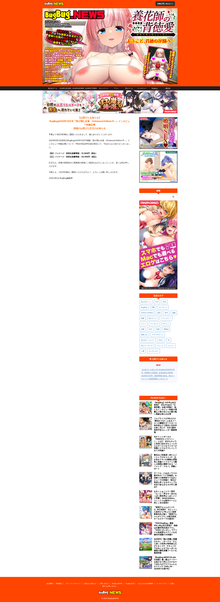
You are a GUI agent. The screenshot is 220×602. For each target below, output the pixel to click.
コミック (160, 346)
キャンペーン (103, 88)
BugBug (154, 88)
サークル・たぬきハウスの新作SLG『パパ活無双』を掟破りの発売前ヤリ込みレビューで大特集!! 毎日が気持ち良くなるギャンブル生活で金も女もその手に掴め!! (165, 480)
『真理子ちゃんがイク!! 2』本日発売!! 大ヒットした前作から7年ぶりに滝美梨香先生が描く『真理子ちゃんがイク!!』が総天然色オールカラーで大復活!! (165, 513)
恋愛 (142, 329)
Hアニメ (166, 324)
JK (169, 340)
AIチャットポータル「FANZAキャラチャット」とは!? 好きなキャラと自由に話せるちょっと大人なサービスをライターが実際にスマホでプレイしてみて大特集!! (165, 444)
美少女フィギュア (147, 340)
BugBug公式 (130, 583)
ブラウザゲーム (157, 335)
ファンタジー (166, 318)
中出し (161, 340)
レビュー (171, 346)
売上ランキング (147, 346)
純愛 (158, 329)
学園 (153, 307)
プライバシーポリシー (73, 583)
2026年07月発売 (91, 88)
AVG (157, 302)
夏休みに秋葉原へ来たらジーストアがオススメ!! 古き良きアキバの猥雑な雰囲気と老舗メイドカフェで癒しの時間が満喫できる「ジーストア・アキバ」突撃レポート (165, 462)
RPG (166, 313)
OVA (150, 329)
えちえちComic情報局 (145, 583)
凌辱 (159, 313)
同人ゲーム (129, 88)
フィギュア (154, 324)
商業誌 (166, 329)
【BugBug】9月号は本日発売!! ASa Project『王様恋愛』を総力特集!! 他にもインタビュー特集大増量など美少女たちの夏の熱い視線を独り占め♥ (165, 408)
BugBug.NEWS (117, 583)
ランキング (163, 307)
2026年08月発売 (78, 88)
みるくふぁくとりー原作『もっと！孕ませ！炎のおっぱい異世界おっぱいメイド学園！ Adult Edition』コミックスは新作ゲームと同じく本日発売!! (165, 497)
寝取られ (144, 335)
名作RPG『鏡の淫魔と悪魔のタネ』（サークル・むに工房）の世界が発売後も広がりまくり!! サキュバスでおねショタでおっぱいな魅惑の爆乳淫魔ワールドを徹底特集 (165, 546)
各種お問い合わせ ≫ (165, 4)
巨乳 (164, 302)
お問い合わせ (104, 583)
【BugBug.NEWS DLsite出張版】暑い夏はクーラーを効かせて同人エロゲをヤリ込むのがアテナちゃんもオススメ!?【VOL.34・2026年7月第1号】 (165, 563)
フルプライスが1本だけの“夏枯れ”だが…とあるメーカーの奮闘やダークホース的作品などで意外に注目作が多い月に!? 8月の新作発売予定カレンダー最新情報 (165, 425)
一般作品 (167, 88)
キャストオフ (154, 351)
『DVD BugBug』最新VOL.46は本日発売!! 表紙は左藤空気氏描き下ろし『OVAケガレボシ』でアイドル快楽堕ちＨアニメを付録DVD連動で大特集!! (165, 529)
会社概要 (49, 583)
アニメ (116, 88)
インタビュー (141, 88)
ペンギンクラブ (161, 583)
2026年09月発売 (65, 88)
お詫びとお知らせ (90, 583)
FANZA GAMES (147, 313)
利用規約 (59, 583)
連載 (174, 313)
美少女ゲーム (52, 88)
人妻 (142, 351)
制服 (142, 318)
